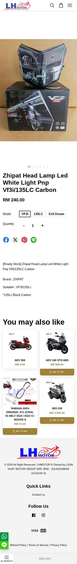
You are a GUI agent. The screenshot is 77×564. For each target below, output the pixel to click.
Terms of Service (38, 545)
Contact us (38, 494)
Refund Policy (18, 545)
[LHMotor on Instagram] (43, 517)
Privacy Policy (59, 545)
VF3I (25, 214)
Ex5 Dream (56, 214)
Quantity (8, 223)
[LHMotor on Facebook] (33, 517)
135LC (38, 214)
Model (7, 214)
